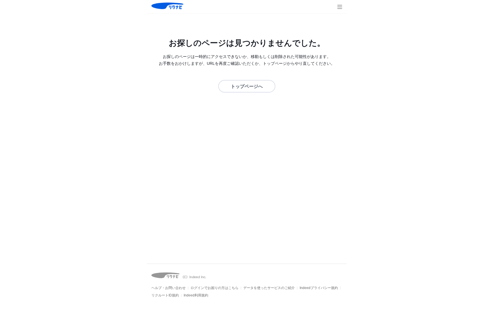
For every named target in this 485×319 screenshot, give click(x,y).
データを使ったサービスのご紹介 (269, 288)
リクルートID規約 (165, 295)
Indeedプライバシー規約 (319, 288)
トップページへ (247, 86)
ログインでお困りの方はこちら (215, 288)
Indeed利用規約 (196, 295)
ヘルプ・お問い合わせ (168, 288)
